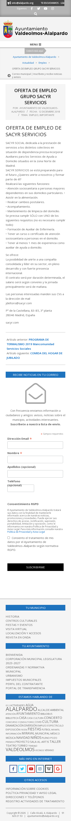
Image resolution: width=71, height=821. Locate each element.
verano (49, 750)
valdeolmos (20, 749)
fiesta (24, 729)
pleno (46, 738)
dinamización (15, 725)
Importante (47, 115)
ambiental (57, 710)
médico (55, 733)
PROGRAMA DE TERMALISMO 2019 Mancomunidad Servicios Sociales (30, 344)
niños (35, 737)
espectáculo (55, 725)
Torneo (22, 745)
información (13, 733)
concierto (53, 717)
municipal (42, 733)
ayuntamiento (28, 714)
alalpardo (21, 709)
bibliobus (46, 713)
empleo (42, 725)
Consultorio (26, 722)
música (11, 738)
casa (23, 718)
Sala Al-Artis (39, 742)
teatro (11, 745)
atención (11, 713)
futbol (46, 729)
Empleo (33, 115)
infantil (55, 729)
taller (55, 741)
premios (10, 741)
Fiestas (34, 729)
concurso (11, 722)
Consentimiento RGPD (23, 504)
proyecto (22, 742)
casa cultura (35, 718)
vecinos (39, 750)
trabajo (32, 745)
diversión (30, 725)
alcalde (44, 710)
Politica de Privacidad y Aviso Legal (26, 531)
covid (38, 722)
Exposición (13, 729)
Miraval (28, 733)
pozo (53, 738)
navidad (23, 737)
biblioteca (12, 718)
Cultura (50, 721)
